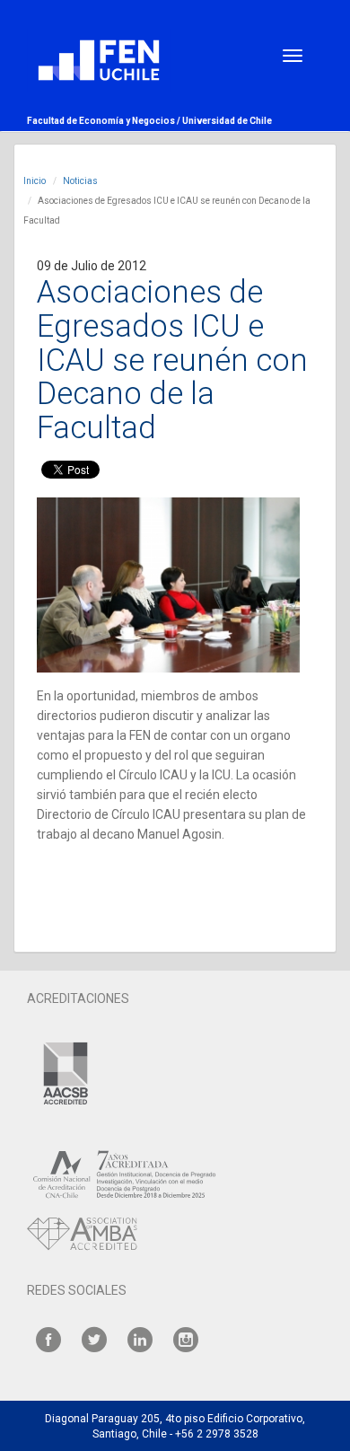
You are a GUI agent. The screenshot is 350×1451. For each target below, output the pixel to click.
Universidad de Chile (227, 121)
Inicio (34, 181)
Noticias (80, 181)
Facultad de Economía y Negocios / (104, 121)
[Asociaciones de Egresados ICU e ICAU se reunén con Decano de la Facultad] (168, 585)
